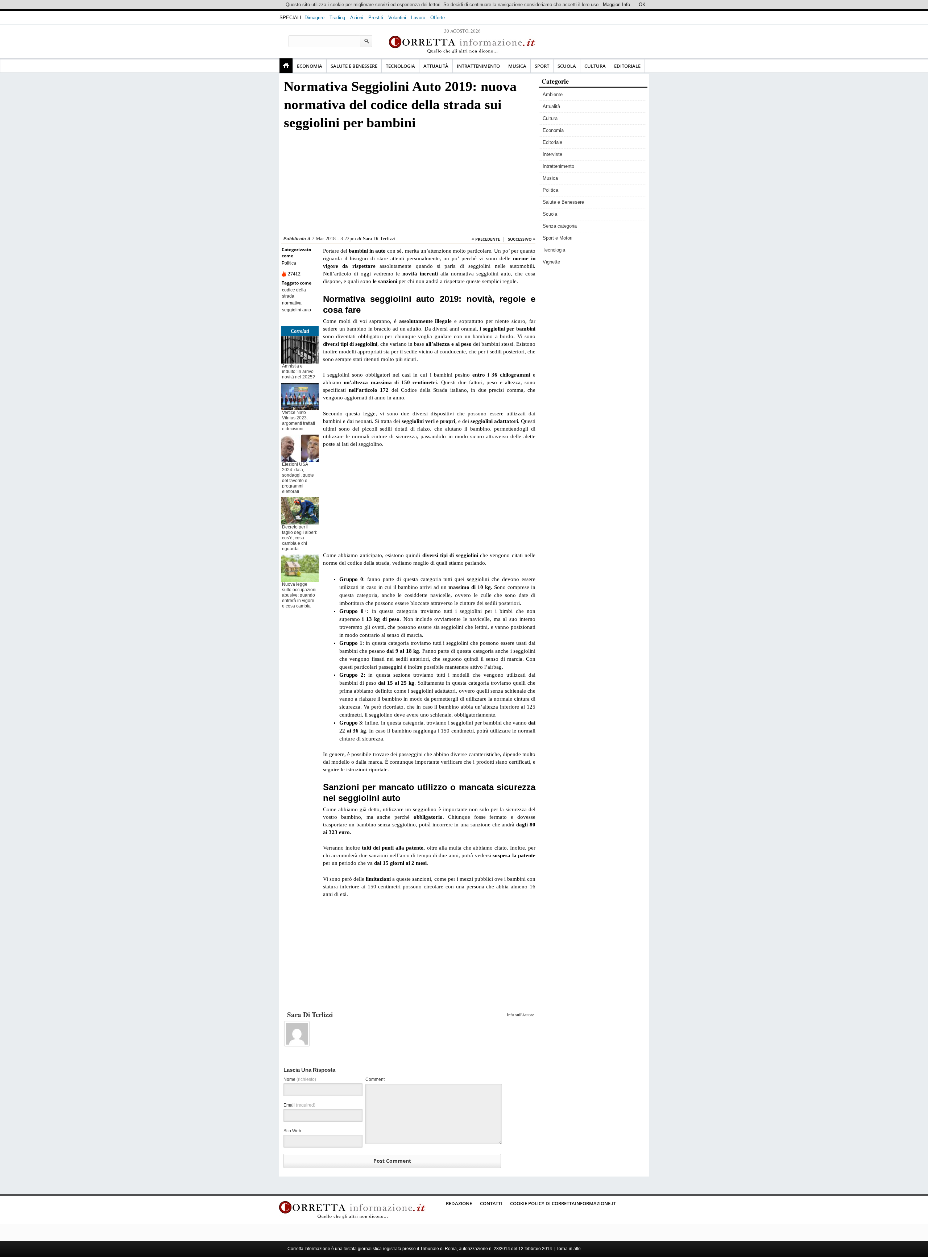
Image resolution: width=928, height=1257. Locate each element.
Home (286, 65)
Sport (542, 66)
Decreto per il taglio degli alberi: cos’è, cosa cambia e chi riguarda (299, 537)
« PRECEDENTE (486, 239)
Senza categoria (560, 226)
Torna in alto (568, 1248)
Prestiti (375, 17)
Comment (375, 1079)
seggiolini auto (296, 309)
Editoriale (627, 66)
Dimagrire (314, 17)
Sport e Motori (557, 238)
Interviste (552, 154)
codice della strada (294, 293)
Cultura (595, 66)
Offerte (437, 17)
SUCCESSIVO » (521, 239)
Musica (517, 66)
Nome (299, 1079)
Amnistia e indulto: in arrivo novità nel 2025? (298, 371)
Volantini (397, 17)
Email (299, 1105)
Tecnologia (400, 66)
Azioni (356, 17)
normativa (292, 303)
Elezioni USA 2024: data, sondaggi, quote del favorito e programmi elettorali (298, 478)
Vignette (551, 262)
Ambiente (553, 94)
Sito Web (292, 1130)
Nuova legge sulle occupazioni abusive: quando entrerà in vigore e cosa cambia (299, 595)
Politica (289, 263)
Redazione (459, 1203)
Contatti (491, 1203)
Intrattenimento (478, 66)
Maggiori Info (616, 4)
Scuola (567, 66)
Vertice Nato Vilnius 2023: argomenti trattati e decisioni (298, 420)
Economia (309, 66)
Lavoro (418, 17)
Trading (337, 17)
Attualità (435, 66)
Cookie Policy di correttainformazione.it (563, 1203)
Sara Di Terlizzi (379, 238)
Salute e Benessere (354, 66)
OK (642, 4)
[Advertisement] (408, 185)
